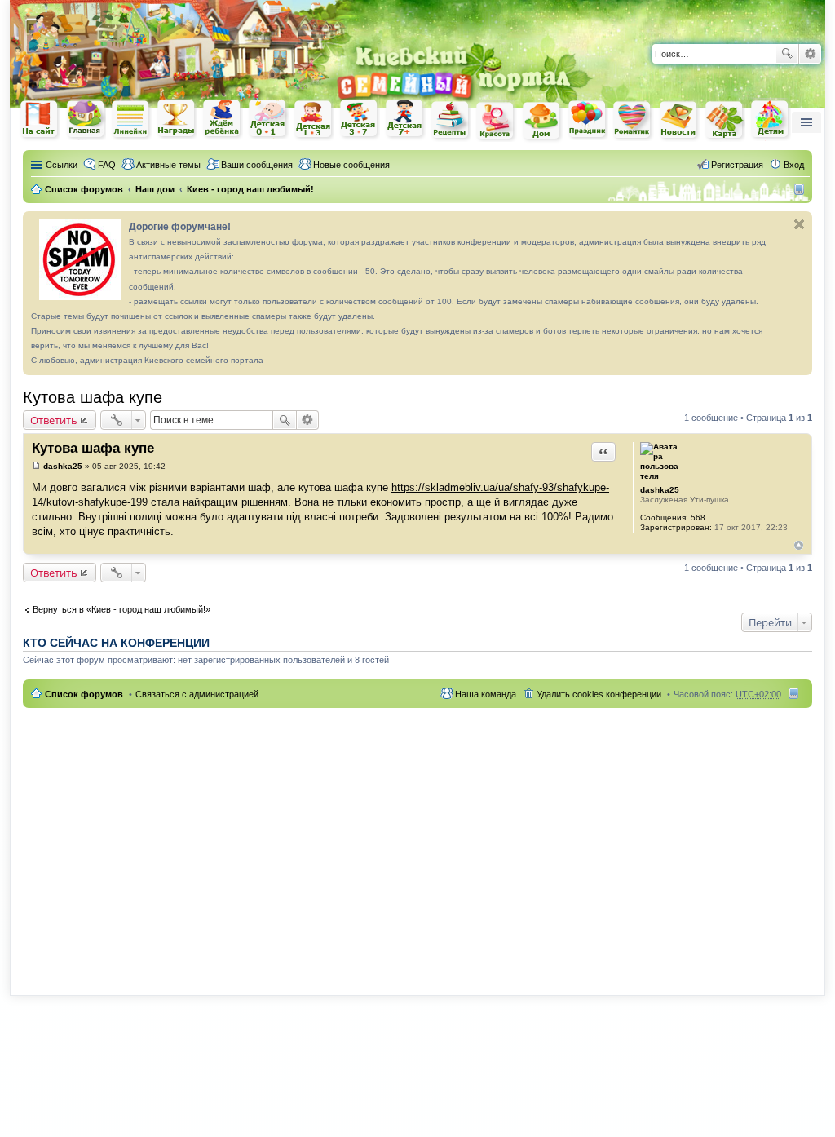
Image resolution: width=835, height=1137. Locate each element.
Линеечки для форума (131, 119)
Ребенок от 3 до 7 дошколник (359, 120)
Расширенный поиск (810, 54)
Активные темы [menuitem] (168, 165)
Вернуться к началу (798, 545)
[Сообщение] (36, 466)
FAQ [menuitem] (107, 165)
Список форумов (84, 694)
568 (698, 517)
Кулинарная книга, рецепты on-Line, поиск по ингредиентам (451, 120)
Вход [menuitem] (794, 165)
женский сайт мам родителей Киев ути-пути (40, 121)
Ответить (53, 420)
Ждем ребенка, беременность (222, 119)
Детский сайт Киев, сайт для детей (770, 119)
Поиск (787, 54)
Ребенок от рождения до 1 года (268, 119)
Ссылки (61, 165)
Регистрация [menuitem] (737, 165)
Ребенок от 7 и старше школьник (405, 120)
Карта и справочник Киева (725, 121)
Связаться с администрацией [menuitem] (196, 694)
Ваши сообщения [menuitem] (257, 165)
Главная (85, 119)
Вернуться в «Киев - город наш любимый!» (121, 609)
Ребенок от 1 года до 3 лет (314, 120)
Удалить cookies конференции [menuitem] (599, 694)
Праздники (588, 120)
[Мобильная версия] (801, 189)
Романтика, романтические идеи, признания (633, 120)
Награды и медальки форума (177, 119)
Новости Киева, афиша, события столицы (679, 121)
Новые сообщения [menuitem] (351, 165)
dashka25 (659, 489)
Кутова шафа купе (92, 397)
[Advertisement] (417, 842)
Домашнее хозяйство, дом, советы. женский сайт (542, 122)
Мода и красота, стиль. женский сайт (496, 121)
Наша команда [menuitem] (485, 694)
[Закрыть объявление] (799, 224)
